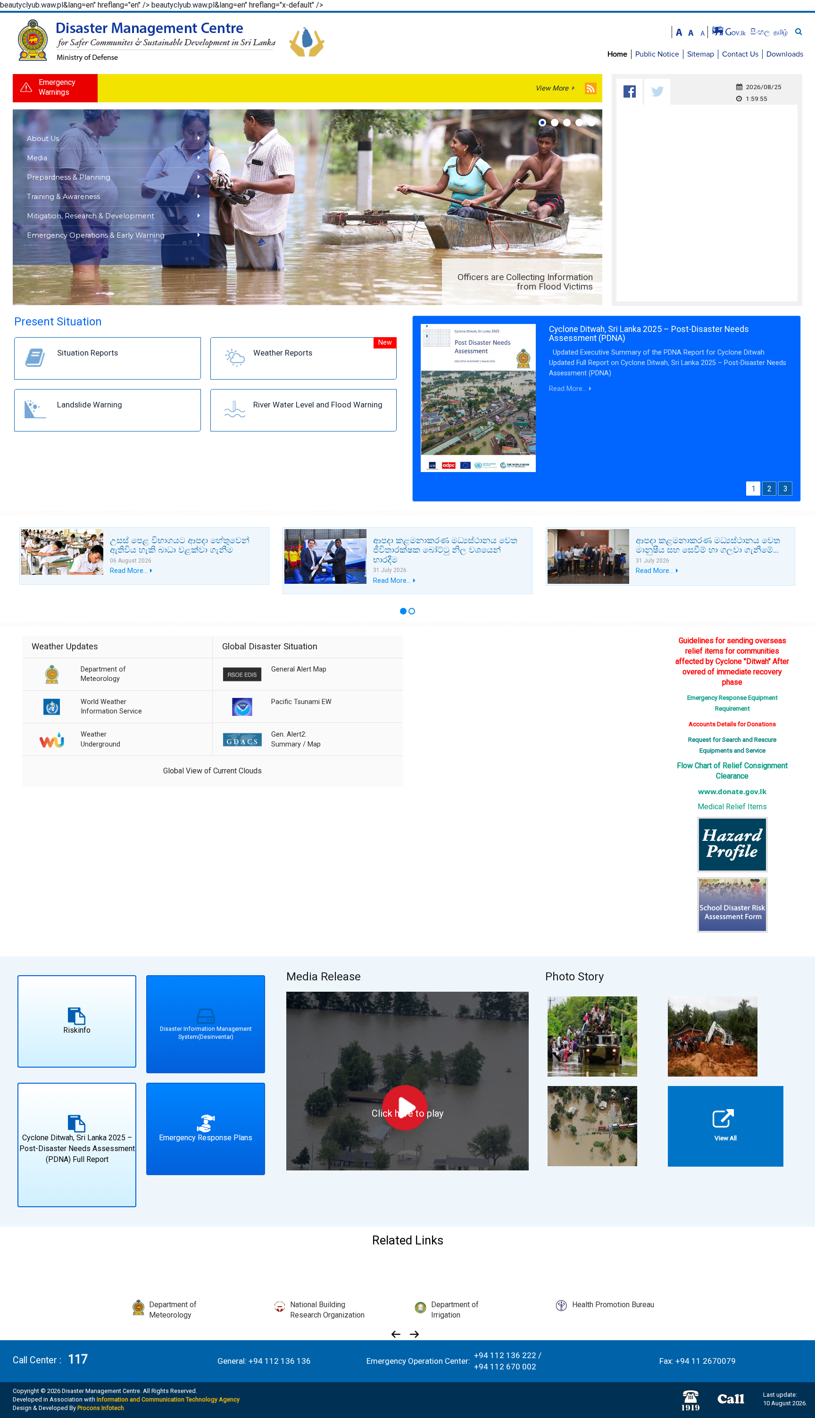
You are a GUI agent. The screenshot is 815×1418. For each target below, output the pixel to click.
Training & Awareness (63, 196)
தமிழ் (780, 32)
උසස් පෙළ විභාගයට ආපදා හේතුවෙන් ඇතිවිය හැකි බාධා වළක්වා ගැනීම (179, 545)
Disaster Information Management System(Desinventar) (205, 1033)
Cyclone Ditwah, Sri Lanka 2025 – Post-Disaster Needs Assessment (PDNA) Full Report (77, 1148)
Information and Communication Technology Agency (168, 1399)
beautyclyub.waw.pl (31, 4)
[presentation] (630, 91)
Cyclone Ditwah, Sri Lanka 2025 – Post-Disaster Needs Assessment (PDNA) (649, 333)
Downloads (784, 54)
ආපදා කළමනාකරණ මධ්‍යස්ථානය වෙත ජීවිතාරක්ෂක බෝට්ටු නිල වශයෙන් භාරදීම (445, 549)
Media (37, 158)
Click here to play (407, 1113)
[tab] (629, 92)
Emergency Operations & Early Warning (96, 235)
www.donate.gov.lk (732, 791)
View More (551, 88)
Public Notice (657, 54)
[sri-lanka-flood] (592, 1125)
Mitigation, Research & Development (90, 216)
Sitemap (700, 54)
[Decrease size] (702, 31)
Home (617, 54)
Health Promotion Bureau (613, 1304)
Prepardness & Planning (68, 177)
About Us (43, 138)
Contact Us (740, 54)
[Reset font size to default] (691, 31)
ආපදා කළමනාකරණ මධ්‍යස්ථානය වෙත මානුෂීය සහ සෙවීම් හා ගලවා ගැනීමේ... (708, 545)
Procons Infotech (100, 1407)
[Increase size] (679, 31)
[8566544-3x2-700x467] (592, 1035)
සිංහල (761, 32)
